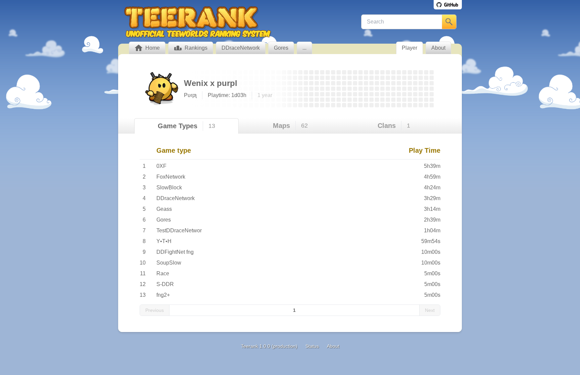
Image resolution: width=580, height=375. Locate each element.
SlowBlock (169, 187)
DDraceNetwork (175, 198)
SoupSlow (168, 263)
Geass (164, 209)
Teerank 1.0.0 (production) (269, 346)
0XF (161, 166)
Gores (163, 220)
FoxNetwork (170, 177)
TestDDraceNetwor (179, 230)
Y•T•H (164, 241)
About (333, 346)
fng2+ (163, 295)
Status (312, 346)
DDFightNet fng (175, 252)
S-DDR (165, 284)
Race (162, 273)
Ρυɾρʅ (190, 95)
